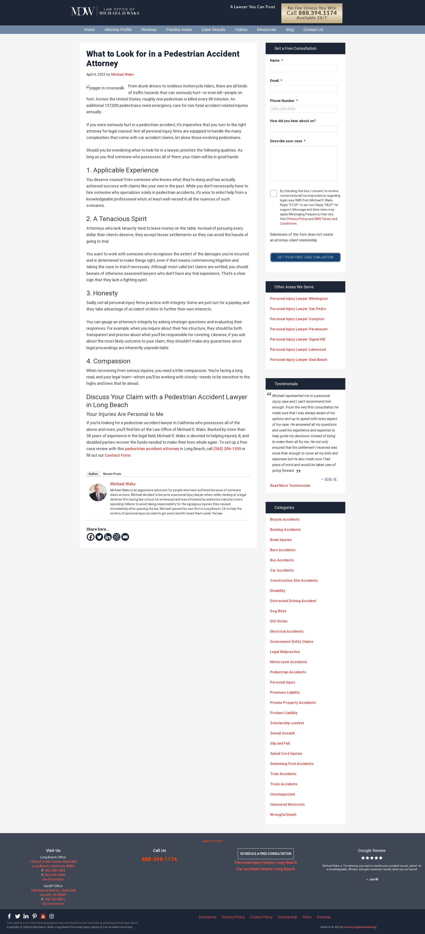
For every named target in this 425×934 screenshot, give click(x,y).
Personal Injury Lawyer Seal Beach (298, 360)
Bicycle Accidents (284, 519)
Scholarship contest (287, 723)
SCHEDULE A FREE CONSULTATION (265, 853)
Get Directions (53, 879)
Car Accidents (282, 570)
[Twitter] (99, 537)
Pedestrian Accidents (288, 672)
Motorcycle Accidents (288, 662)
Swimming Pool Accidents (292, 764)
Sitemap (324, 917)
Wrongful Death (283, 815)
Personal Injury (282, 682)
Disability (277, 591)
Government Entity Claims (291, 641)
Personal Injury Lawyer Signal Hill (297, 339)
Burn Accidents (283, 550)
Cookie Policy (261, 917)
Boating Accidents (285, 530)
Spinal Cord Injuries (286, 753)
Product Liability (284, 713)
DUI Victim (278, 621)
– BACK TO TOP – (212, 841)
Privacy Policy (297, 219)
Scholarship (287, 917)
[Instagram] (116, 537)
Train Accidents (283, 774)
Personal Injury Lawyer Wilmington (299, 299)
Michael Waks (123, 483)
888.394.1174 (318, 13)
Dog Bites (278, 611)
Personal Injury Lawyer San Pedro (298, 309)
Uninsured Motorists (287, 804)
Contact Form (117, 455)
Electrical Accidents (286, 631)
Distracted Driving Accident (293, 601)
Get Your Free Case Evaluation (305, 257)
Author (93, 474)
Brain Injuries (281, 540)
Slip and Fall (280, 743)
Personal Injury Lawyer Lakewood (298, 349)
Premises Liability (285, 692)
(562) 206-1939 (227, 448)
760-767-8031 (55, 899)
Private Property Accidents (293, 703)
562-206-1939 (55, 870)
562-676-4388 (54, 875)
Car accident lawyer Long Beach (265, 869)
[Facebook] (91, 537)
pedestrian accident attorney (152, 448)
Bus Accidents (282, 560)
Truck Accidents (284, 784)
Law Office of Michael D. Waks (111, 11)
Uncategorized (282, 794)
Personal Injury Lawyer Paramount (299, 329)
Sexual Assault (282, 733)
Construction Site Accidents (294, 580)
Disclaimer (208, 917)
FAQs (307, 917)
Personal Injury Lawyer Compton (297, 319)
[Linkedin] (108, 537)
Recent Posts (112, 474)
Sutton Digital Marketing (360, 927)
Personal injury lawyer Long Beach (266, 862)
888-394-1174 (159, 859)
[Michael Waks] (98, 499)
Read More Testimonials (290, 485)
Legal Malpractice (285, 652)
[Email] (125, 537)
